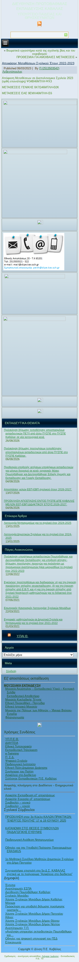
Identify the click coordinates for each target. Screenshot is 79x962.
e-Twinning (12, 753)
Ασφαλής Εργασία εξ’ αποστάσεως (27, 799)
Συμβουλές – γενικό (17, 802)
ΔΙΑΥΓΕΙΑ (11, 743)
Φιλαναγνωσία (14, 717)
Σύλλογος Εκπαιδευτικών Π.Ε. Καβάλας (31, 778)
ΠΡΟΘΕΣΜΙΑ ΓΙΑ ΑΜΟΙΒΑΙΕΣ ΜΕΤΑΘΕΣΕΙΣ (45, 57)
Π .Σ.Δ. (9, 757)
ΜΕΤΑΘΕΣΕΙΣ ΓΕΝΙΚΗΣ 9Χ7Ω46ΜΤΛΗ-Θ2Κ (30, 87)
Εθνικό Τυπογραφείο (18, 746)
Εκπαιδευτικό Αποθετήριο (23, 696)
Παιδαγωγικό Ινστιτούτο (20, 764)
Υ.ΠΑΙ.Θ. (22, 636)
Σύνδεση (11, 671)
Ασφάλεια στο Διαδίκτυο (20, 775)
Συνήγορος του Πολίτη (19, 771)
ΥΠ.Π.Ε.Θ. (12, 739)
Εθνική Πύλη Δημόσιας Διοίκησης (26, 767)
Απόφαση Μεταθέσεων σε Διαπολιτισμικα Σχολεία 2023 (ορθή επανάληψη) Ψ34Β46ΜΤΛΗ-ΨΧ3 (37, 79)
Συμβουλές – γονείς (17, 806)
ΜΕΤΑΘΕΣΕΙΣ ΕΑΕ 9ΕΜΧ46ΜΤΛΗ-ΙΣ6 (27, 93)
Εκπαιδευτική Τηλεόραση (21, 750)
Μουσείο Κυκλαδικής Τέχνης (23, 699)
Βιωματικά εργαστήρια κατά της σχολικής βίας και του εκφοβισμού (40, 52)
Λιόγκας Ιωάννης (50, 956)
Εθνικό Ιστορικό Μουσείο (21, 706)
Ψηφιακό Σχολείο (16, 760)
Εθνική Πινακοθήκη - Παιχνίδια (25, 703)
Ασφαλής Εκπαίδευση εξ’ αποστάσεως (30, 795)
